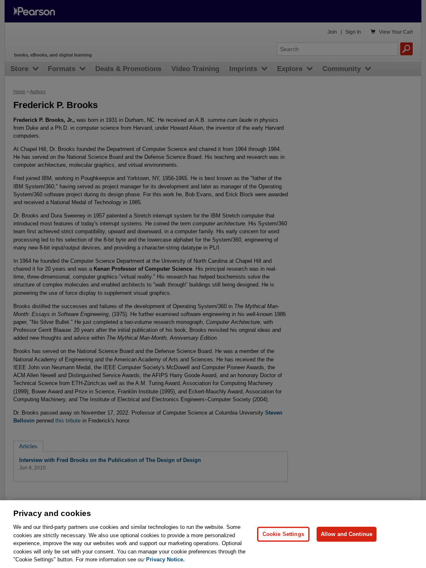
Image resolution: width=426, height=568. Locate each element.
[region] (213, 534)
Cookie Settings (283, 534)
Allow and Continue (346, 534)
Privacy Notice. (165, 559)
